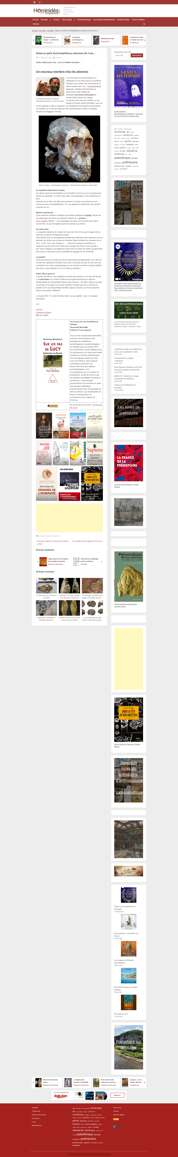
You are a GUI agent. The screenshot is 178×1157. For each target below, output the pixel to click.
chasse (132, 132)
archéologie (120, 132)
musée (122, 151)
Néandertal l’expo (78, 38)
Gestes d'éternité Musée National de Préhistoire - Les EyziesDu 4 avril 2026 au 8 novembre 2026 (128, 114)
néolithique (119, 154)
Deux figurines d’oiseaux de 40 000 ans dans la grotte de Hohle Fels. (138, 38)
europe (128, 138)
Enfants (36, 24)
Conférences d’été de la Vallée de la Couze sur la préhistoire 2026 (109, 38)
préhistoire (130, 162)
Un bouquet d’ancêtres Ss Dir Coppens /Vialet (61, 461)
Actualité (41, 536)
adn (115, 129)
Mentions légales (118, 1115)
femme (116, 141)
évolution (123, 169)
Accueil (36, 20)
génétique (135, 141)
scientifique (135, 166)
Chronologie (67, 20)
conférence (128, 135)
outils (129, 154)
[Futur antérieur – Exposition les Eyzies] (128, 922)
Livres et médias (138, 20)
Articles (56, 20)
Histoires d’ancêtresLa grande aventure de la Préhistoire (95, 432)
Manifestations (37, 1125)
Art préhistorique (84, 20)
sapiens (128, 166)
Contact (116, 1111)
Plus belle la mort (121, 1014)
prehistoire (117, 163)
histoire (116, 144)
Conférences (47, 43)
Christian (58, 57)
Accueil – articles (46, 31)
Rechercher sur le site (122, 52)
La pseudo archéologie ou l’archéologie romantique (48, 38)
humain (129, 148)
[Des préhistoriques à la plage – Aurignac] (128, 976)
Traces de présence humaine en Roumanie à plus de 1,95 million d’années (60, 560)
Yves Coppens (42, 221)
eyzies (92, 1117)
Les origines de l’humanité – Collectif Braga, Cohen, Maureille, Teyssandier (44, 458)
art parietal (79, 1111)
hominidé (122, 144)
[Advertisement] (69, 517)
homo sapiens (120, 148)
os (126, 154)
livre (137, 148)
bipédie (88, 215)
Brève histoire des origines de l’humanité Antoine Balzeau (47, 496)
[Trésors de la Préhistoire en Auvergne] (128, 895)
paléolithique (122, 157)
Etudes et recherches (137, 43)
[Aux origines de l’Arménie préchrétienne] (128, 949)
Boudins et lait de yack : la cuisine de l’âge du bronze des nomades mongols (94, 560)
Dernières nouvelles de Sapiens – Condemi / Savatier (61, 432)
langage (76, 252)
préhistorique (119, 166)
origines (98, 1130)
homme (129, 144)
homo (136, 144)
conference (118, 135)
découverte (117, 138)
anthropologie (127, 129)
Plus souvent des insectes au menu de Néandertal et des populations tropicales (80, 1081)
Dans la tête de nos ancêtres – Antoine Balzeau (92, 496)
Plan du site (117, 1107)
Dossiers (44, 20)
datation (136, 135)
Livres (34, 1122)
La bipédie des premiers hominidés (52, 1081)
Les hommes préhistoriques (104, 20)
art (128, 131)
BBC (37, 315)
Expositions (76, 41)
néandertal (131, 151)
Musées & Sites (123, 20)
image (133, 148)
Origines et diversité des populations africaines (137, 1081)
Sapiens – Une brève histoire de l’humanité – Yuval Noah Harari (94, 458)
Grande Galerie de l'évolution (129, 836)
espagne (99, 1115)
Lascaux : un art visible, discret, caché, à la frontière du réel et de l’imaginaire (108, 1081)
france (122, 141)
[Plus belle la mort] (128, 1003)
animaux (120, 129)
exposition (134, 138)
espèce (123, 138)
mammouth (83, 1127)
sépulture (116, 169)
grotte (128, 141)
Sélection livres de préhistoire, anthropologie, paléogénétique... (131, 200)
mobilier (116, 151)
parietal (134, 158)
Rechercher (136, 55)
